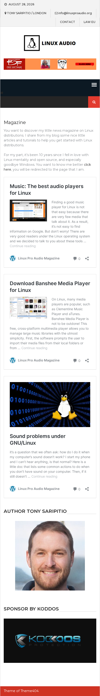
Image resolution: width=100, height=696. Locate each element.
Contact (67, 22)
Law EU (89, 22)
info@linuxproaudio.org (75, 13)
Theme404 (29, 691)
